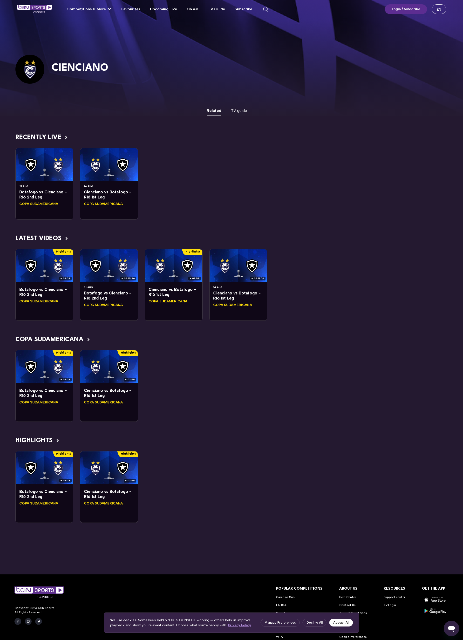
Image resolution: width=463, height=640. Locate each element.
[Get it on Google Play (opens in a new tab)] (435, 611)
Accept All (341, 622)
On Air (192, 9)
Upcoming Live (163, 9)
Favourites (130, 9)
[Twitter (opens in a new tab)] (38, 621)
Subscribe (243, 9)
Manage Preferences (280, 622)
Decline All (314, 622)
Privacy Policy (239, 625)
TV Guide (216, 9)
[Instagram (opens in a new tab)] (28, 621)
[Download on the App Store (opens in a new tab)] (435, 599)
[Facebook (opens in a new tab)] (17, 621)
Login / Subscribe (406, 9)
